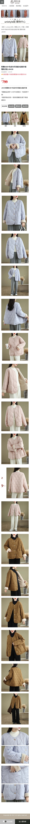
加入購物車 (22, 821)
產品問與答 (25, 106)
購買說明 (18, 106)
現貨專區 (18, 6)
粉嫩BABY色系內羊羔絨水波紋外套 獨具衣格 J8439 (15, 29)
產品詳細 (4, 106)
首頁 (3, 27)
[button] (10, 19)
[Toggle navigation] (2, 2)
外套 (23, 27)
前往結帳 (8, 821)
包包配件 (25, 6)
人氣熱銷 (11, 6)
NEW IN (4, 6)
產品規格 (11, 106)
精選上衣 (17, 27)
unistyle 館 (9, 27)
